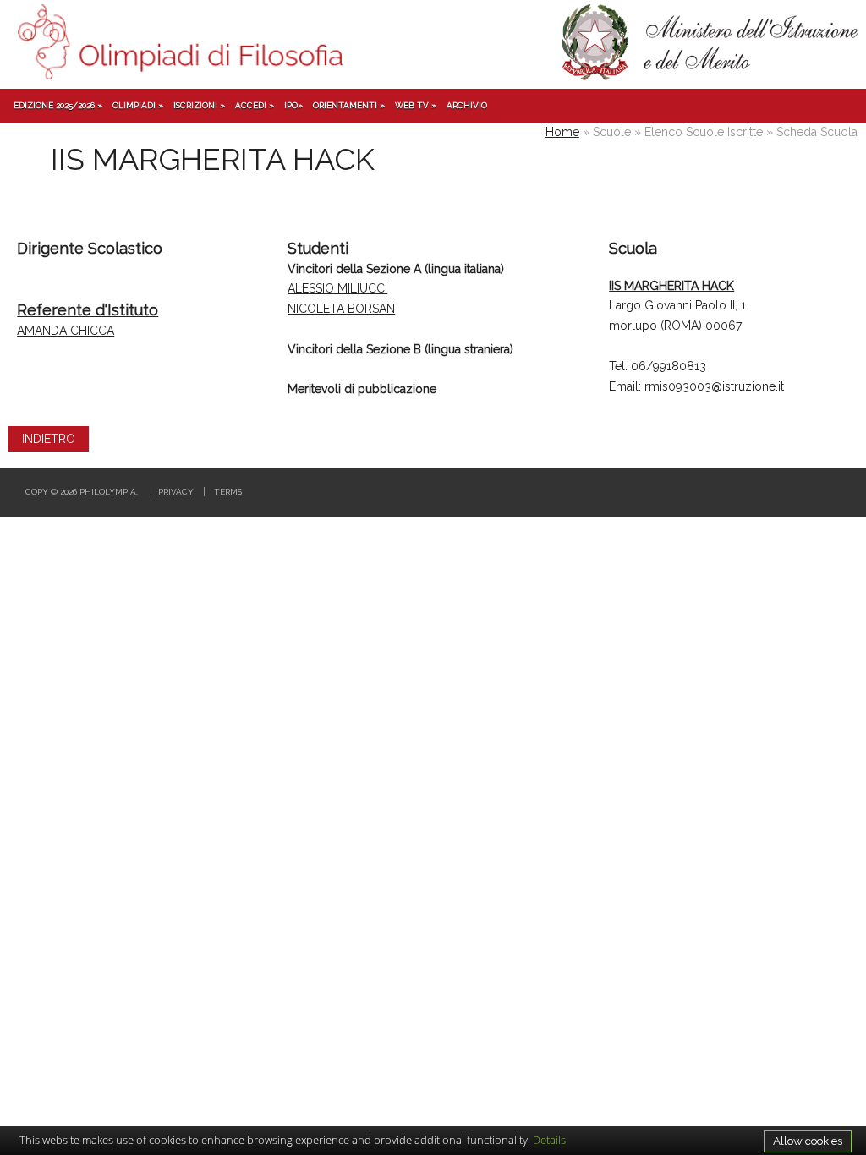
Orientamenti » (349, 105)
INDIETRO (48, 439)
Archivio (467, 105)
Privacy (176, 491)
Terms (228, 491)
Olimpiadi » (137, 105)
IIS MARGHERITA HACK (671, 286)
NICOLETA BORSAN (341, 308)
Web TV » (415, 105)
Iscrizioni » (199, 105)
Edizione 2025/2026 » (58, 105)
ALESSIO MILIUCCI (337, 288)
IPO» (293, 105)
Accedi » (254, 105)
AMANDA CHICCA (65, 330)
